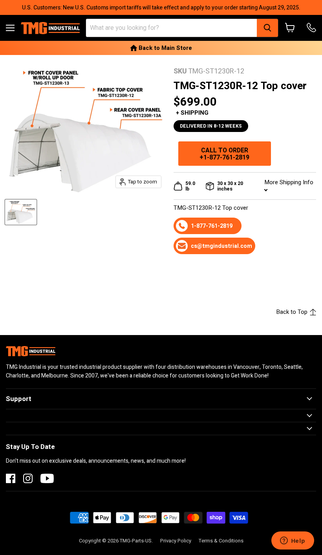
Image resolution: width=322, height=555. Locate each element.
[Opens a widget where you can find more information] (292, 541)
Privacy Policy (175, 540)
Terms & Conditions (221, 540)
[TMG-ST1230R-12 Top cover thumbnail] (21, 212)
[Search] (267, 28)
